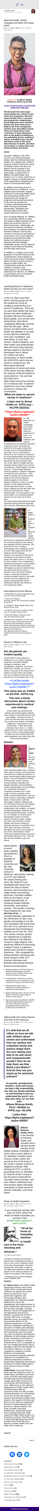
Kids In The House (11, 1482)
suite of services (15, 772)
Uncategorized (10, 1500)
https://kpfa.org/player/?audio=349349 (19, 685)
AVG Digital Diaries (12, 1470)
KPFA (22, 28)
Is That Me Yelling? (12, 1479)
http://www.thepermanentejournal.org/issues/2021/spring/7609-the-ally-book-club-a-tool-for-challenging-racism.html (19, 503)
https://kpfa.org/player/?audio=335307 (19, 1119)
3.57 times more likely (23, 730)
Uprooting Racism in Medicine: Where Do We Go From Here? (18, 287)
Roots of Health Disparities (17, 1201)
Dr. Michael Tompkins (13, 1473)
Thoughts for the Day (11, 293)
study (30, 726)
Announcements (25, 1204)
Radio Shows (8, 30)
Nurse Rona (28, 1022)
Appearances (9, 1467)
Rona (7, 28)
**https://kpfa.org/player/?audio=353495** (19, 413)
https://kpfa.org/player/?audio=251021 (20, 1221)
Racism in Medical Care (15, 642)
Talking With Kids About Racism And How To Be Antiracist (19, 1018)
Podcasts (28, 28)
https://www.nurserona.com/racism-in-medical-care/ (19, 382)
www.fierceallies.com (17, 770)
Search (32, 1440)
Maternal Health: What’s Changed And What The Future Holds (19, 23)
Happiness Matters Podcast (16, 1476)
